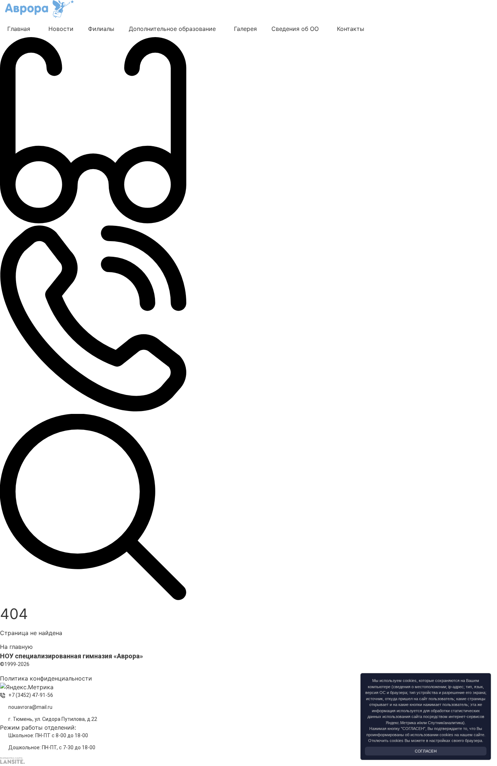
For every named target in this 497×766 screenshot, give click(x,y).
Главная (18, 28)
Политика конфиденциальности (46, 678)
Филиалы (101, 28)
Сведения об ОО (295, 28)
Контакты (350, 28)
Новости (60, 28)
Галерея (245, 28)
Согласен (426, 751)
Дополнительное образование (172, 28)
